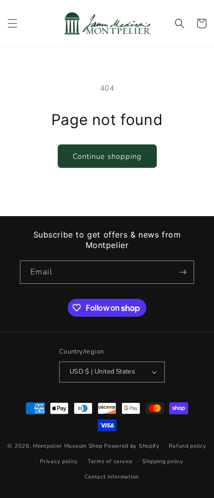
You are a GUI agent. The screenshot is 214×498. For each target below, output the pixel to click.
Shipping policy (163, 461)
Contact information (112, 477)
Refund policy (187, 446)
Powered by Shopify (132, 446)
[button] (12, 23)
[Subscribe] (183, 272)
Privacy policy (59, 461)
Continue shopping (107, 156)
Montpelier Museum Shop (67, 446)
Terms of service (110, 461)
